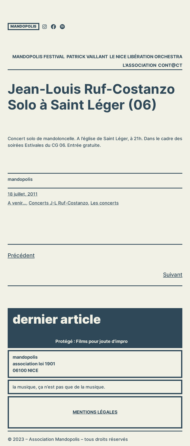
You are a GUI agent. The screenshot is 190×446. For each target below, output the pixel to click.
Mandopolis (23, 26)
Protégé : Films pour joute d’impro (91, 341)
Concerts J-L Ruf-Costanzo (58, 202)
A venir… (17, 202)
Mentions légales (95, 412)
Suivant (172, 274)
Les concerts (105, 202)
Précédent (21, 255)
